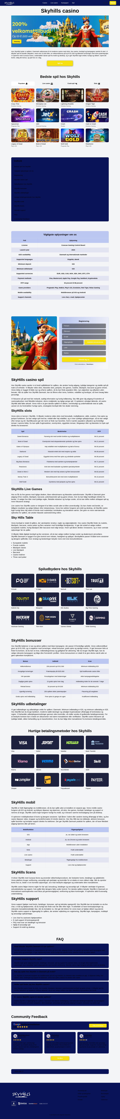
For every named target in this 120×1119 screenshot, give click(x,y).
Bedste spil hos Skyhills (22, 166)
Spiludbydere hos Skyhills (23, 184)
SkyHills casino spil (21, 180)
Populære (21, 83)
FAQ (15, 215)
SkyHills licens (19, 206)
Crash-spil (71, 83)
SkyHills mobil (19, 201)
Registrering (18, 175)
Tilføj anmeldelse (98, 1025)
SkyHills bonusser (20, 188)
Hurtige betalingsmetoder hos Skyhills (27, 197)
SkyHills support (19, 210)
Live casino (46, 83)
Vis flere (60, 1058)
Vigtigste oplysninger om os (23, 171)
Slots (95, 83)
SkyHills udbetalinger (21, 193)
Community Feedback (22, 219)
